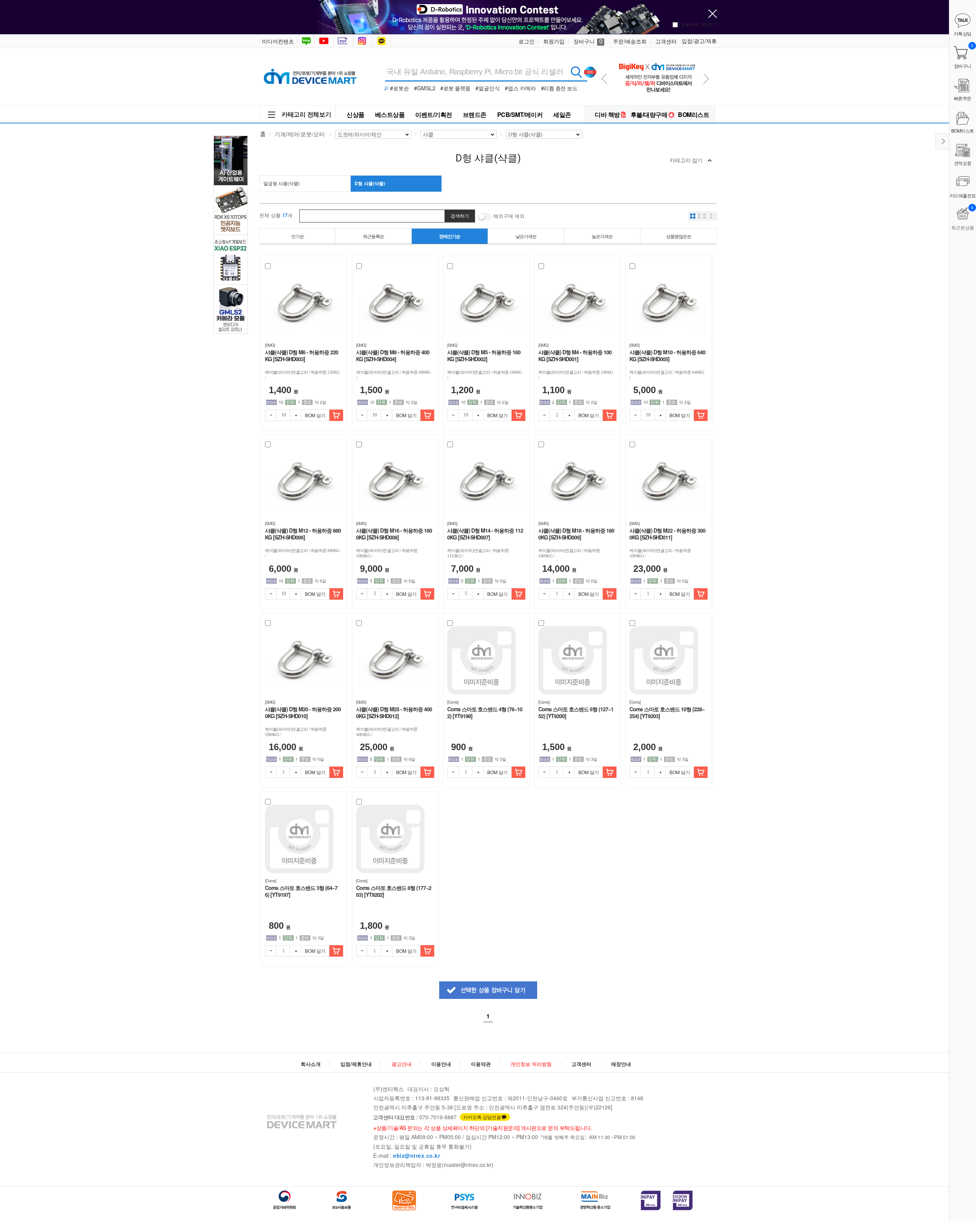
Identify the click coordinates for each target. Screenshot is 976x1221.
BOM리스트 (693, 114)
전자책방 (344, 41)
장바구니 (587, 41)
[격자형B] (702, 216)
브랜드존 (474, 114)
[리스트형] (712, 216)
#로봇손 (399, 88)
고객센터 (666, 41)
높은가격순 (602, 236)
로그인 (526, 41)
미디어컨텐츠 (278, 41)
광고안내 (401, 1063)
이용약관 (481, 1063)
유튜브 (324, 41)
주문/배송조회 (630, 41)
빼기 (270, 415)
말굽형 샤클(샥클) (281, 183)
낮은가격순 (525, 236)
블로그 (305, 41)
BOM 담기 (315, 415)
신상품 (355, 114)
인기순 (297, 236)
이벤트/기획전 (433, 114)
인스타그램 (363, 41)
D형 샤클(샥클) (370, 183)
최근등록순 (373, 236)
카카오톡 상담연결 (482, 1117)
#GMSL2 (424, 88)
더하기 (295, 415)
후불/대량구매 (649, 114)
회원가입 (554, 41)
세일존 (562, 114)
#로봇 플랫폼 (455, 88)
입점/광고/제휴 (699, 41)
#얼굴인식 (487, 88)
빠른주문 (962, 98)
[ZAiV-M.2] (657, 57)
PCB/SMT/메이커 (520, 114)
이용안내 (441, 1063)
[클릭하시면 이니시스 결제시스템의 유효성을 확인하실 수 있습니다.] (651, 1200)
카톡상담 (382, 41)
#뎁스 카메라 (520, 88)
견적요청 (962, 163)
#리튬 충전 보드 (559, 88)
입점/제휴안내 (356, 1063)
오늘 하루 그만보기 (699, 24)
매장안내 (621, 1063)
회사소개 (311, 1063)
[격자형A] (693, 216)
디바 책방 (607, 114)
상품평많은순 (678, 236)
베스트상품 (390, 114)
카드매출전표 (963, 195)
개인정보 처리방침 (531, 1063)
